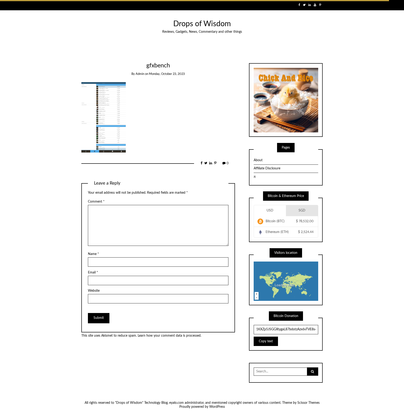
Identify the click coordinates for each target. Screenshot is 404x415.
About (258, 160)
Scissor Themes (308, 402)
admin (140, 74)
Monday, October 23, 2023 (167, 74)
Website (94, 290)
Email (93, 272)
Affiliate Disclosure (267, 168)
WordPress (217, 406)
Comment (96, 201)
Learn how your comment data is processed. (169, 335)
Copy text (266, 341)
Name (93, 254)
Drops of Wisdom (202, 24)
